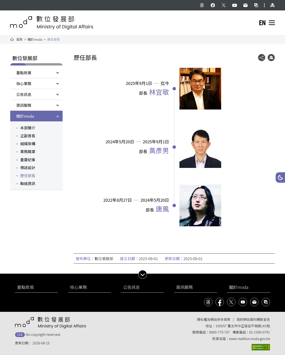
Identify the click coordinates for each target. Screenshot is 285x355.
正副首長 (27, 135)
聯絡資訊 (27, 183)
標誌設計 (27, 167)
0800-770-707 (219, 332)
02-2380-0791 (259, 332)
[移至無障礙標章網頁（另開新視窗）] (261, 347)
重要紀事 (27, 159)
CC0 (20, 334)
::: (13, 2)
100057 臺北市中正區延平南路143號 (243, 325)
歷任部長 (27, 175)
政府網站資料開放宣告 (253, 319)
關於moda (35, 39)
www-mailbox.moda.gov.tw (249, 338)
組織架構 (27, 143)
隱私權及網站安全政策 (213, 319)
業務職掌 (27, 151)
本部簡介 (27, 127)
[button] (280, 177)
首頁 (19, 39)
